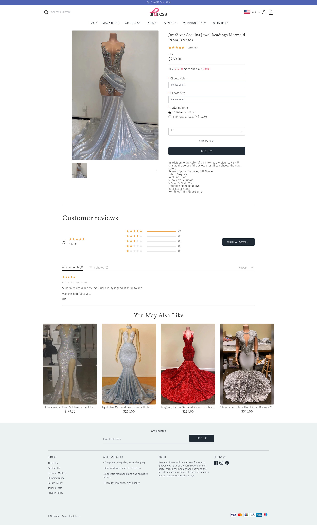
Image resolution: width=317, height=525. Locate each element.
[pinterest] (227, 463)
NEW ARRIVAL (110, 23)
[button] (251, 12)
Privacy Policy (55, 493)
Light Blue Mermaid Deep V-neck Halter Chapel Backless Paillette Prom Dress (129, 407)
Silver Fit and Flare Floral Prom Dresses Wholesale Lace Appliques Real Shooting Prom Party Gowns (247, 407)
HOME (93, 23)
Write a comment (238, 241)
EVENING (168, 23)
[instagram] (221, 463)
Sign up (202, 438)
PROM (150, 23)
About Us (53, 463)
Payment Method (57, 473)
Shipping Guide (56, 478)
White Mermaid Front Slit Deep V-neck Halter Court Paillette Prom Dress (70, 407)
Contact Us (54, 468)
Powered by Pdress (71, 516)
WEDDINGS (132, 23)
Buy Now (207, 150)
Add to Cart (206, 141)
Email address (112, 439)
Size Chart (220, 23)
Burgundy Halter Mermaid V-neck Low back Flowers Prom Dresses (188, 407)
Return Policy (55, 483)
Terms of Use (55, 488)
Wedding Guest (194, 23)
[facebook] (216, 463)
